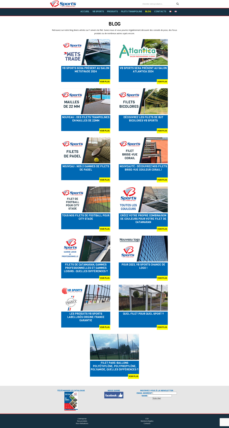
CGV (147, 419)
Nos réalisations (82, 423)
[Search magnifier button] (177, 4)
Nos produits (82, 421)
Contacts (160, 11)
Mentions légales (147, 421)
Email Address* (144, 393)
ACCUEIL (84, 11)
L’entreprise (82, 419)
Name (144, 395)
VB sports (98, 11)
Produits (112, 11)
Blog (148, 11)
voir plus (105, 81)
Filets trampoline (131, 11)
